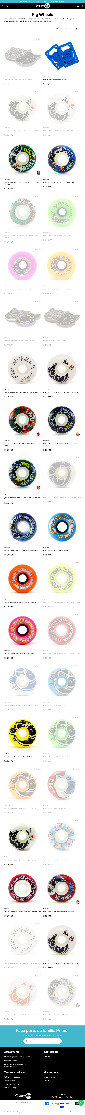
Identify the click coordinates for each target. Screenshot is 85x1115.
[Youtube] (60, 1097)
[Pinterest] (71, 1097)
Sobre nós (47, 1057)
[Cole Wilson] (77, 1005)
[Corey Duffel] (77, 434)
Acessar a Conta (49, 1077)
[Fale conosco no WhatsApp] (81, 1103)
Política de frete (9, 1081)
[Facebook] (52, 1097)
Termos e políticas (75, 1112)
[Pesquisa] (7, 6)
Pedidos (46, 1081)
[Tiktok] (63, 1097)
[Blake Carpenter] (38, 487)
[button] (68, 29)
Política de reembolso (11, 1084)
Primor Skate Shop (14, 1112)
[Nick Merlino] (77, 902)
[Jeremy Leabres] (38, 434)
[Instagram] (56, 1097)
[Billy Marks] (38, 173)
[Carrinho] (82, 6)
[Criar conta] (58, 1041)
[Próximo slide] (38, 107)
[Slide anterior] (7, 107)
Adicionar (79, 71)
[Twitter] (67, 1097)
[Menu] (2, 5)
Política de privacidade (12, 1077)
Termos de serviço (10, 1088)
